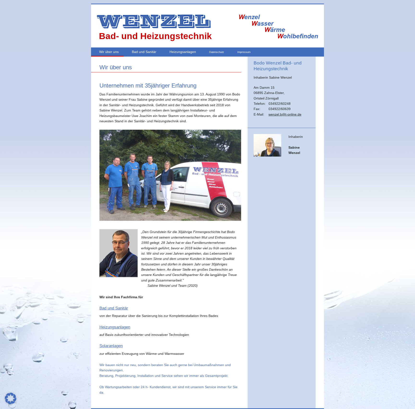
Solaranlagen (111, 346)
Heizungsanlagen (183, 52)
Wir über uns (109, 52)
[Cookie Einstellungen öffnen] (10, 403)
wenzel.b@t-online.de (285, 114)
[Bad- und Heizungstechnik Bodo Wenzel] (153, 27)
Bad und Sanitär (144, 52)
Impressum (243, 52)
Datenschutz (216, 52)
